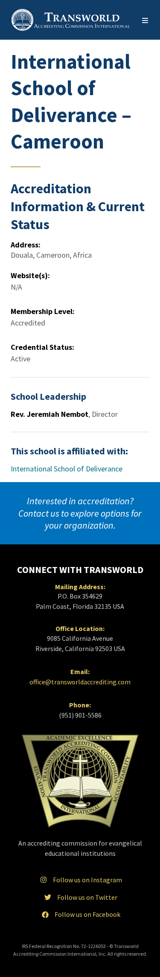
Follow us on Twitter (87, 897)
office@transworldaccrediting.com (80, 682)
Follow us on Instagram (87, 879)
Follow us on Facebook (87, 914)
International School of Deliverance (66, 469)
